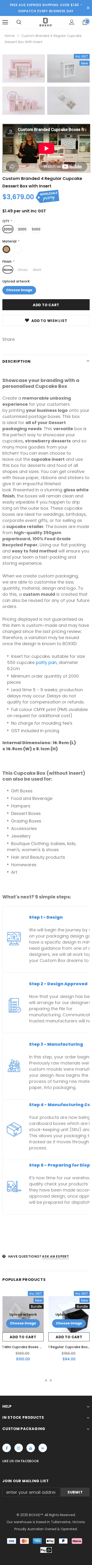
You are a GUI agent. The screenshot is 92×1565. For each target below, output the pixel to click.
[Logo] (46, 22)
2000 (8, 229)
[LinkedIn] (42, 1448)
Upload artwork (16, 281)
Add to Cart (23, 1337)
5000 (36, 229)
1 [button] (41, 1380)
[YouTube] (30, 1448)
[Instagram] (18, 1448)
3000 (22, 229)
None (7, 269)
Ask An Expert (55, 1256)
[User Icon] (71, 22)
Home (10, 35)
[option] (23, 85)
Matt (37, 269)
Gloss (23, 269)
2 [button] (46, 1380)
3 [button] (51, 1380)
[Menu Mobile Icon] (5, 22)
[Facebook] (6, 1448)
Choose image (19, 290)
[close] (88, 8)
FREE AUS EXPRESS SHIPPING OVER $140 (44, 5)
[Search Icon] (19, 22)
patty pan (46, 662)
